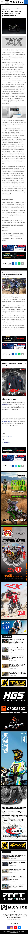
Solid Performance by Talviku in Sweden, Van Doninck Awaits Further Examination (17, 665)
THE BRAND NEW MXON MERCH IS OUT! (17, 863)
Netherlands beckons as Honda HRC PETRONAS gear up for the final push (17, 649)
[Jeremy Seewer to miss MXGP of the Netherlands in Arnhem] (5, 886)
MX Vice (16, 932)
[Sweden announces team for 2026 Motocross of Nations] (5, 857)
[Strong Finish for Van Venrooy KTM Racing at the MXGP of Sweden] (5, 657)
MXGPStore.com (6, 442)
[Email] (19, 927)
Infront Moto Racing (7, 436)
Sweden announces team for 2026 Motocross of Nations (17, 856)
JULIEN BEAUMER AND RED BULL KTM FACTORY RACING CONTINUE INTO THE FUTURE (17, 878)
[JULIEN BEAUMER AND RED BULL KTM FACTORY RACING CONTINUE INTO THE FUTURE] (5, 878)
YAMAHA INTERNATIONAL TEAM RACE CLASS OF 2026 (17, 870)
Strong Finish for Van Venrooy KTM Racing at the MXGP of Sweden (16, 657)
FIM (3, 439)
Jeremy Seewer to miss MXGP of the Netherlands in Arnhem (17, 885)
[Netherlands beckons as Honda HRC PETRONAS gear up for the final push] (5, 649)
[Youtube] (15, 927)
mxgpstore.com (6, 421)
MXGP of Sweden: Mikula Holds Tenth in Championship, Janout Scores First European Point (16, 641)
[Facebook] (8, 927)
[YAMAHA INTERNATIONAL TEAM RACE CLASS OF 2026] (5, 871)
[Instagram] (11, 927)
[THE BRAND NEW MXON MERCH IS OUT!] (5, 864)
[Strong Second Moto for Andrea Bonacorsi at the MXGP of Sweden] (5, 674)
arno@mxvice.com (17, 919)
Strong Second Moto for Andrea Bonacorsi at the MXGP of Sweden (17, 673)
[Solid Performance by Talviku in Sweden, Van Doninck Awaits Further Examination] (5, 666)
